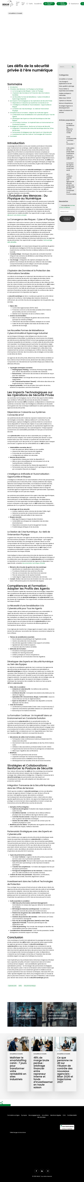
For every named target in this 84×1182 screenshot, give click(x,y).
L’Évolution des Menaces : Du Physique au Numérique (26, 89)
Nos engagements (34, 1115)
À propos (24, 1115)
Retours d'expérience (66, 103)
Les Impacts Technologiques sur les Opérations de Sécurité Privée (31, 101)
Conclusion (13, 136)
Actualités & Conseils (15, 13)
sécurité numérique (30, 986)
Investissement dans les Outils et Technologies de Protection (32, 134)
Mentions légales (55, 1115)
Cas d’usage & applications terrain (65, 82)
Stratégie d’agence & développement (66, 107)
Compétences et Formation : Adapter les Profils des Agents (29, 113)
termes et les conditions (67, 206)
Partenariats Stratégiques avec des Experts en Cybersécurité (32, 132)
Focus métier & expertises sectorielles (66, 90)
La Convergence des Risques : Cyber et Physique (27, 91)
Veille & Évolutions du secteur (65, 111)
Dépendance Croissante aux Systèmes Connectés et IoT (30, 103)
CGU (64, 1115)
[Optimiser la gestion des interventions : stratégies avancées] (24, 1014)
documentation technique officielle (33, 563)
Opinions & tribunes (65, 101)
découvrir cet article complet (16, 215)
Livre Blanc (45, 1115)
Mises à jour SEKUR (65, 98)
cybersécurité (12, 986)
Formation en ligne (13, 1115)
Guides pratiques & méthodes (65, 94)
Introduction (14, 87)
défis (20, 986)
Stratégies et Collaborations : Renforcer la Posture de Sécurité (30, 126)
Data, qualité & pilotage (66, 86)
